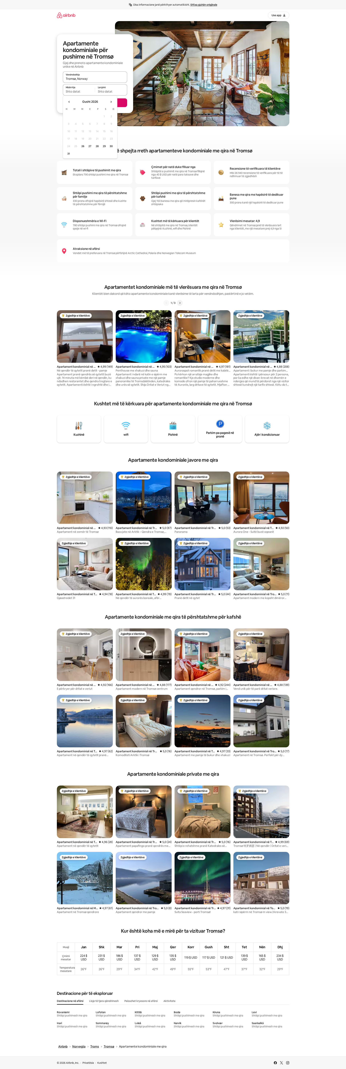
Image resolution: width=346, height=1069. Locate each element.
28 (97, 146)
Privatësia (88, 1062)
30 (111, 146)
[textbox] (79, 91)
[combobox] (95, 79)
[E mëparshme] (166, 303)
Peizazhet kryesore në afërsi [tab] (141, 1001)
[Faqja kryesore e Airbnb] (66, 15)
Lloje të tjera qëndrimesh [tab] (104, 1001)
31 (68, 153)
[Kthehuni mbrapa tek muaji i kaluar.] (69, 102)
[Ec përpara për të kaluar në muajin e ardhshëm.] (111, 102)
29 (104, 146)
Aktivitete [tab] (169, 1001)
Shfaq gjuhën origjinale (203, 4)
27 (89, 146)
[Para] (180, 303)
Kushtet (102, 1062)
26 (82, 146)
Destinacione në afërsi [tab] (70, 1001)
